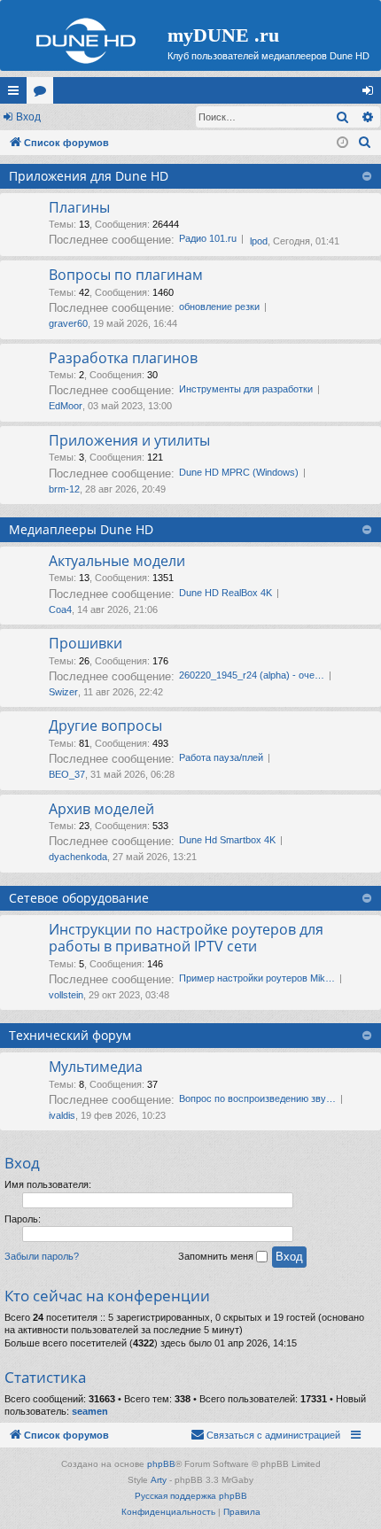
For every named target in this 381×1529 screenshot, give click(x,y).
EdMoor (65, 405)
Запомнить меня (217, 1256)
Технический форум (70, 1035)
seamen (90, 1411)
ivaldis (62, 1115)
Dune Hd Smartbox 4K (227, 839)
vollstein (66, 995)
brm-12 (64, 489)
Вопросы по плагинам (126, 274)
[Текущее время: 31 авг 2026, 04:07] (342, 143)
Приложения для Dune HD (88, 175)
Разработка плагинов (123, 358)
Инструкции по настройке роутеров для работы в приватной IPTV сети (186, 938)
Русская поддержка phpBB (191, 1496)
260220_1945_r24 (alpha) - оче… (251, 675)
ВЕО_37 (67, 774)
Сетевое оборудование (79, 897)
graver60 (68, 323)
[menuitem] (365, 142)
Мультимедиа (96, 1066)
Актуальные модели (117, 560)
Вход (28, 117)
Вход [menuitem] (371, 94)
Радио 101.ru (208, 238)
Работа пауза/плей (221, 757)
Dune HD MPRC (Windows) (239, 472)
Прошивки (85, 643)
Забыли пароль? (41, 1256)
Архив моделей (101, 809)
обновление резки (219, 306)
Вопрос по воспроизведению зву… (257, 1098)
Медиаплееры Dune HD (81, 529)
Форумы (43, 94)
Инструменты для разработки (246, 389)
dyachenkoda (78, 856)
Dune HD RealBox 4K (225, 592)
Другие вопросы (105, 725)
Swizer (63, 692)
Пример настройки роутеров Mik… (257, 978)
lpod (259, 241)
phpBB (161, 1464)
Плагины (79, 207)
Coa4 (60, 609)
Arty (159, 1480)
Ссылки (17, 94)
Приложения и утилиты (129, 440)
